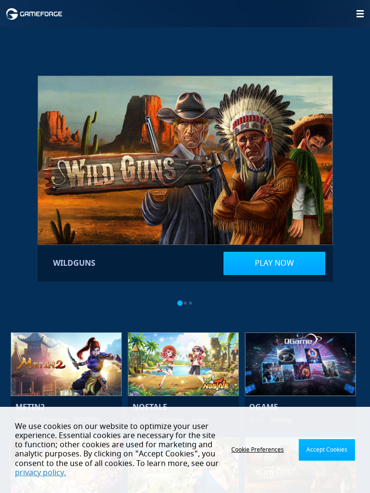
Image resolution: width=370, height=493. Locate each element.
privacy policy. (40, 473)
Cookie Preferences (257, 449)
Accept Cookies (326, 449)
